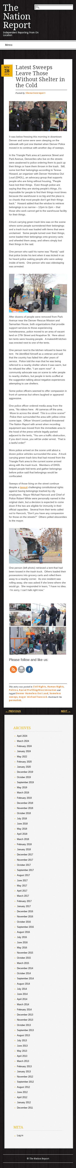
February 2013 (24, 1066)
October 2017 (24, 865)
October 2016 (24, 921)
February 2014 (24, 1009)
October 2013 (24, 1025)
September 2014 (25, 978)
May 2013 (22, 1051)
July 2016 (22, 937)
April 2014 (22, 999)
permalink (15, 700)
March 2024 (23, 741)
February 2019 (24, 798)
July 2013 (22, 1040)
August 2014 (23, 983)
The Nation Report (17, 16)
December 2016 (25, 911)
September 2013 (25, 1030)
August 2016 (23, 932)
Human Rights (55, 687)
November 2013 (25, 1019)
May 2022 (22, 756)
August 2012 (23, 1087)
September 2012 (25, 1081)
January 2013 (24, 1071)
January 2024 (24, 751)
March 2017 (23, 896)
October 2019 (24, 777)
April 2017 (22, 890)
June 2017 (22, 880)
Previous (13, 711)
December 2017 (25, 854)
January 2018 (24, 849)
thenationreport (35, 93)
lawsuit (24, 487)
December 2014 (25, 968)
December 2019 (25, 772)
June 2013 (22, 1045)
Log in (20, 1135)
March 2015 (23, 963)
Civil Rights (39, 687)
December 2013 (25, 1014)
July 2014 (22, 989)
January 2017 (24, 906)
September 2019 (25, 782)
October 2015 (24, 958)
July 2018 (22, 818)
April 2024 (22, 736)
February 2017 (24, 901)
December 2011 (25, 1107)
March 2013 (23, 1061)
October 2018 (24, 813)
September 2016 (25, 927)
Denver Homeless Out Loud (32, 693)
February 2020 (24, 761)
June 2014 (22, 994)
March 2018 (23, 839)
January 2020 (24, 766)
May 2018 (22, 828)
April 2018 (22, 834)
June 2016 (22, 942)
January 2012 (24, 1102)
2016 (6, 74)
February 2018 (24, 844)
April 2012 (22, 1097)
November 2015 (25, 952)
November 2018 (25, 808)
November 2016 (25, 916)
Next (66, 711)
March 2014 (23, 1004)
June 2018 (22, 823)
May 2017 (22, 885)
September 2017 (25, 870)
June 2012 (22, 1092)
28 (6, 70)
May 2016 (22, 947)
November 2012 (25, 1076)
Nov (7, 67)
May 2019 (22, 787)
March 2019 (23, 792)
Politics (13, 690)
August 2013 (23, 1035)
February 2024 (24, 746)
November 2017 (25, 860)
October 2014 (24, 973)
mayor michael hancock (33, 697)
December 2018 (25, 803)
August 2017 (23, 875)
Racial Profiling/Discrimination (37, 690)
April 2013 (22, 1056)
